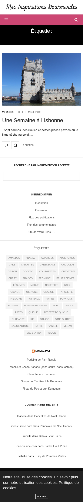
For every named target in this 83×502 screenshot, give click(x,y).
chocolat (67, 264)
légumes (18, 285)
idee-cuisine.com (21, 426)
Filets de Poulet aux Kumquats (42, 388)
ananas (30, 258)
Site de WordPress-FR (41, 232)
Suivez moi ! (43, 350)
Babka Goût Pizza (50, 436)
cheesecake (47, 264)
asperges (47, 258)
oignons (31, 292)
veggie (51, 332)
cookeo (28, 271)
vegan (68, 326)
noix (67, 285)
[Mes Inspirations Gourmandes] (41, 7)
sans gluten (63, 319)
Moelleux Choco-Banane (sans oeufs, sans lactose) (41, 367)
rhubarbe (18, 319)
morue (34, 285)
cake (12, 264)
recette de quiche (56, 312)
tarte (39, 326)
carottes (27, 264)
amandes (14, 258)
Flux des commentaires (41, 224)
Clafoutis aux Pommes (41, 374)
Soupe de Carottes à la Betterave (41, 381)
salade (44, 319)
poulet (70, 305)
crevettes (68, 271)
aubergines (67, 258)
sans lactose (20, 326)
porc (56, 305)
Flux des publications (42, 217)
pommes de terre (35, 305)
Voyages (7, 112)
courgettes (47, 271)
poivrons (66, 298)
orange (48, 292)
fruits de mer (65, 278)
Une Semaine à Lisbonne (32, 120)
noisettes (51, 285)
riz (32, 319)
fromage (44, 278)
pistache (16, 298)
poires (50, 298)
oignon (15, 292)
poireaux (34, 298)
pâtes (19, 312)
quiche (33, 312)
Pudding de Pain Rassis (41, 359)
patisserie (66, 292)
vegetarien (34, 332)
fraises (28, 278)
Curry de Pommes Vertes (50, 456)
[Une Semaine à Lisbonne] (41, 79)
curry (13, 278)
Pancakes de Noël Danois (50, 416)
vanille (53, 326)
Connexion (41, 210)
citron (12, 271)
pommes (13, 305)
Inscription (41, 203)
